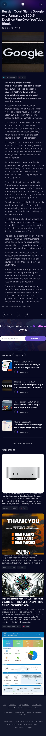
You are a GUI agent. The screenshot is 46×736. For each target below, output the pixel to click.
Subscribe (35, 338)
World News (29, 721)
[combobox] (19, 355)
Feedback (11, 708)
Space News (18, 727)
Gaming (14, 724)
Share (9, 314)
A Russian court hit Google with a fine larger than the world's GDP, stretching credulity (27, 366)
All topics (29, 727)
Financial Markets (32, 724)
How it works (37, 705)
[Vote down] (27, 314)
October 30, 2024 (11, 28)
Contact (21, 708)
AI (7, 724)
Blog (4, 705)
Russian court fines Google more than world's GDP (27, 406)
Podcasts (12, 705)
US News (39, 721)
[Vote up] (19, 314)
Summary (24, 372)
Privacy (29, 708)
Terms (37, 708)
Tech (21, 724)
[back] (4, 4)
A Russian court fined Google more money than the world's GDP (28, 426)
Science (19, 721)
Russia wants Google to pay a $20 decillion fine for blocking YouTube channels (28, 386)
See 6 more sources (21, 443)
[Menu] (41, 4)
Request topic (24, 705)
